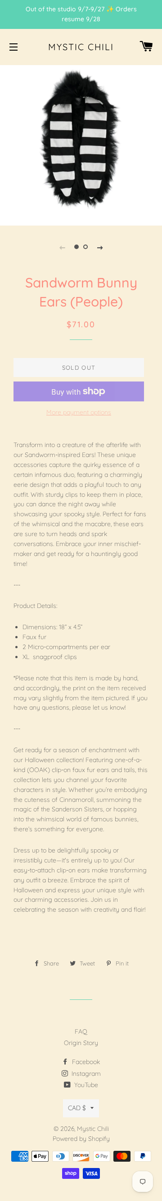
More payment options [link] (78, 412)
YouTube (85, 1085)
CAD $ (77, 1108)
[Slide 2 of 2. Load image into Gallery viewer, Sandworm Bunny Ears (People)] (85, 246)
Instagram (85, 1073)
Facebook (85, 1062)
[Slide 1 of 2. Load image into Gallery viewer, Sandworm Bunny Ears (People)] (76, 246)
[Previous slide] (62, 247)
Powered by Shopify (81, 1139)
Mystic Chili (81, 46)
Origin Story (81, 1043)
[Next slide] (100, 247)
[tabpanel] (81, 144)
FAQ (81, 1031)
